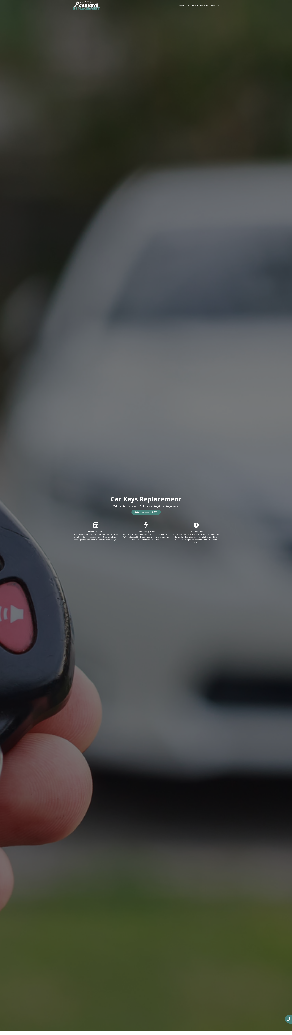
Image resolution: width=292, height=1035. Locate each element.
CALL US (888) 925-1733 (147, 512)
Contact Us (214, 5)
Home (181, 5)
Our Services (191, 5)
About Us (204, 5)
